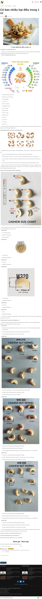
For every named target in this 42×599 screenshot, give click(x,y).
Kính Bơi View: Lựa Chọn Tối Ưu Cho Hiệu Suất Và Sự (12, 569)
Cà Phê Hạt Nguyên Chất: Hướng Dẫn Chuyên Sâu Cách (13, 577)
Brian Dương (9, 16)
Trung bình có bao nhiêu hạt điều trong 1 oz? (13, 533)
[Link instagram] (23, 581)
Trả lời (3, 551)
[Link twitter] (20, 581)
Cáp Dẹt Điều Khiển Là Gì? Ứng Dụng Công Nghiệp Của (13, 572)
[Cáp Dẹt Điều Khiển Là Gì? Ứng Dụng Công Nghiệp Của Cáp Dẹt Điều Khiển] (3, 573)
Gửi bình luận (3, 562)
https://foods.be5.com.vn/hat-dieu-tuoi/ (12, 535)
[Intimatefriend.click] (2, 2)
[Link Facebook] (18, 581)
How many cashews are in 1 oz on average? (13, 537)
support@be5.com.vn (24, 584)
